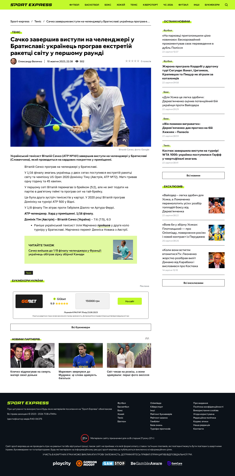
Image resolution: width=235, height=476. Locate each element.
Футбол (74, 4)
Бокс (108, 4)
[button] (226, 5)
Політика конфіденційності (208, 406)
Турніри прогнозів (160, 428)
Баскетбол (92, 4)
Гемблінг (155, 421)
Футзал (183, 4)
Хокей (121, 4)
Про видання (200, 403)
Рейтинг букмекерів (161, 414)
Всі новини (193, 175)
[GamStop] (113, 463)
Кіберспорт (150, 4)
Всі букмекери (80, 327)
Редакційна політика (204, 417)
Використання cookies (205, 410)
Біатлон (122, 421)
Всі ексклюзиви (193, 282)
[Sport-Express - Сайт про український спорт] (29, 5)
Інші (196, 4)
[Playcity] (62, 463)
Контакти (198, 428)
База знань (156, 425)
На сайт (129, 301)
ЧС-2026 (168, 4)
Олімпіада (155, 403)
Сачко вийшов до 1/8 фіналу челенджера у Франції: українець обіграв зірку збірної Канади (65, 252)
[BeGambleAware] (146, 464)
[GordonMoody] (86, 463)
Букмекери (212, 4)
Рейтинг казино (159, 417)
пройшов (104, 225)
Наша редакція (201, 425)
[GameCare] (175, 463)
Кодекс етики (200, 421)
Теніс (133, 4)
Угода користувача (203, 414)
